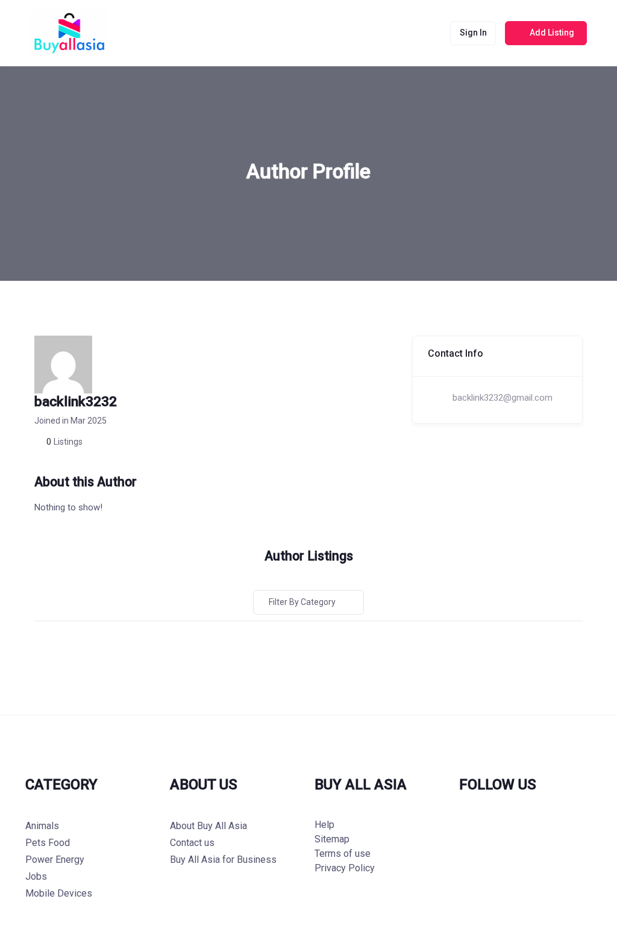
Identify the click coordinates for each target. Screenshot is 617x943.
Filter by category (302, 602)
